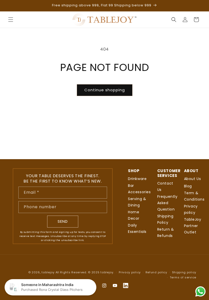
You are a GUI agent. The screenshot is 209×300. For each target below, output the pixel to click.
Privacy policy (191, 209)
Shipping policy (184, 272)
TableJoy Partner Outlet (192, 226)
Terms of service (183, 277)
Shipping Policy (165, 219)
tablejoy (48, 272)
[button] (10, 19)
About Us (192, 178)
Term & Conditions (194, 196)
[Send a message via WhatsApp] (200, 291)
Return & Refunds (165, 232)
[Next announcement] (199, 5)
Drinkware (137, 178)
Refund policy (156, 272)
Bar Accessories (139, 188)
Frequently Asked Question (167, 203)
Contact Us (165, 186)
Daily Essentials (137, 228)
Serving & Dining (137, 202)
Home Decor (133, 215)
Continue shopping (104, 90)
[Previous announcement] (10, 5)
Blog (188, 186)
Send (63, 221)
